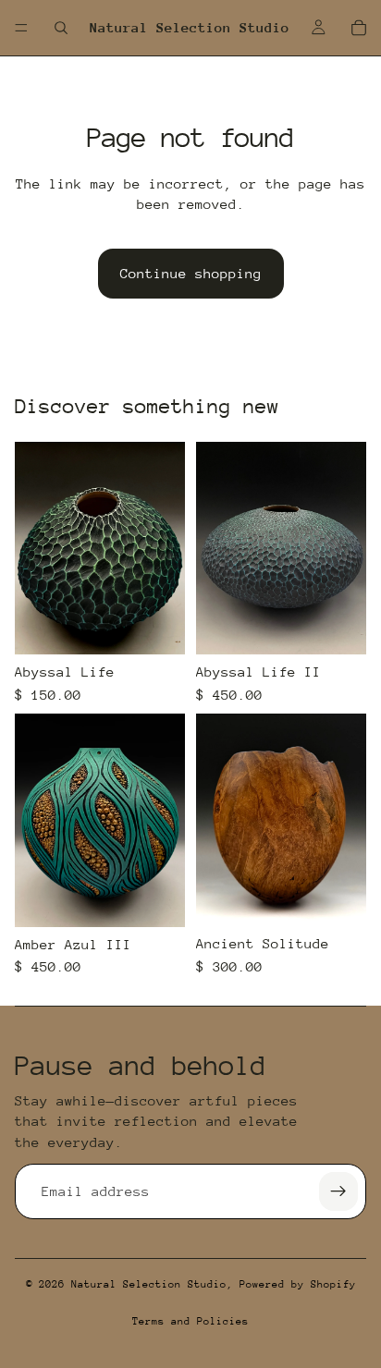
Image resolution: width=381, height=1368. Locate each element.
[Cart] (358, 27)
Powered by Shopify (298, 1284)
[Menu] (21, 27)
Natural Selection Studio (149, 1284)
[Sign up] (338, 1191)
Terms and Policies (190, 1321)
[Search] (61, 27)
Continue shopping (191, 273)
